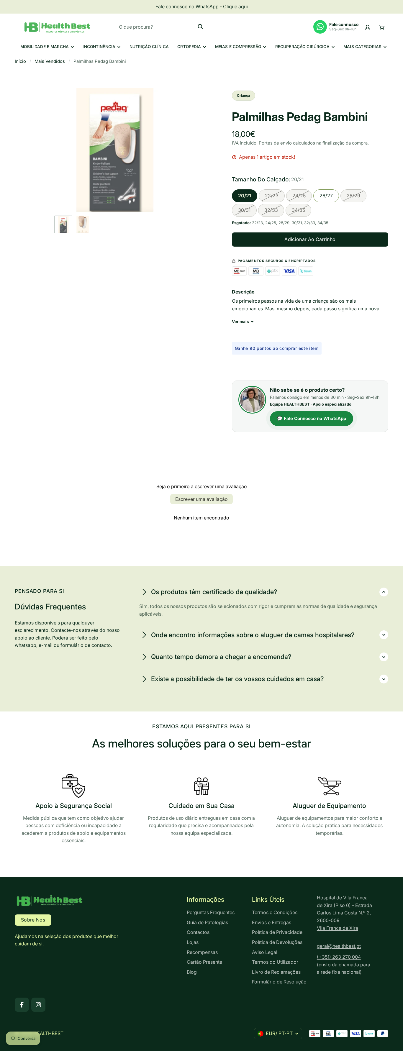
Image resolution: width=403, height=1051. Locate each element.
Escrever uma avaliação (201, 499)
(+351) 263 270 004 (339, 957)
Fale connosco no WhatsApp (187, 6)
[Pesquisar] (200, 26)
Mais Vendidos (50, 61)
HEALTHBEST (48, 1033)
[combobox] (161, 26)
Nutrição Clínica (149, 46)
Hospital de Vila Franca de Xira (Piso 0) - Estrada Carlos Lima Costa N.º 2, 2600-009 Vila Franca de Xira (344, 913)
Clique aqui (235, 6)
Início (20, 61)
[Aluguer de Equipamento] (329, 806)
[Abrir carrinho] (381, 27)
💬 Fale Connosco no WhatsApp (311, 418)
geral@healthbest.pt (339, 946)
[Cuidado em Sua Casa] (202, 806)
